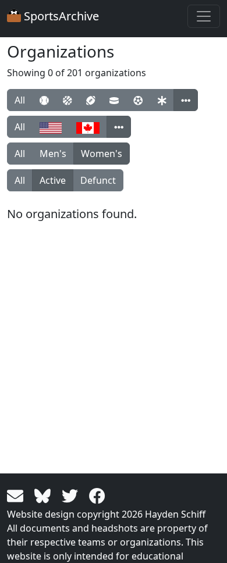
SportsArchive (60, 16)
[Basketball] (67, 100)
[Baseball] (44, 100)
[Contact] (17, 495)
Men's (53, 153)
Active (53, 180)
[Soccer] (138, 100)
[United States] (50, 127)
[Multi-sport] (162, 100)
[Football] (90, 100)
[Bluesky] (44, 495)
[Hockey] (114, 100)
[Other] (185, 100)
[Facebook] (97, 495)
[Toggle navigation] (203, 16)
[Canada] (88, 127)
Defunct (98, 180)
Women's (101, 153)
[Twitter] (72, 495)
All (20, 100)
